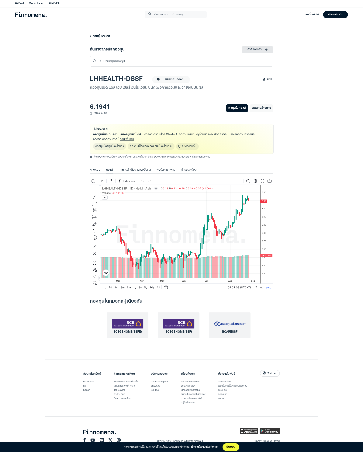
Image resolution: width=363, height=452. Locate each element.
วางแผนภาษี (255, 49)
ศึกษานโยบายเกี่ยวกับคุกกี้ (204, 447)
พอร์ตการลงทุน (166, 170)
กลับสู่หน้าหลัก (100, 36)
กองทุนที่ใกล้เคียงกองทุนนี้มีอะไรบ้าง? (151, 146)
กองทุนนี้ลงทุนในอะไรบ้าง (109, 146)
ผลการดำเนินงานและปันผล (135, 170)
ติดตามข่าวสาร (261, 108)
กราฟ (109, 170)
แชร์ (269, 79)
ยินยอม (231, 447)
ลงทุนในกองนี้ (237, 108)
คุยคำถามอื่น (189, 146)
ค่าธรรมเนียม (188, 170)
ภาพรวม (95, 170)
